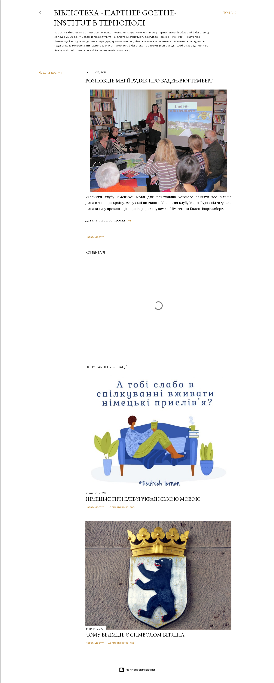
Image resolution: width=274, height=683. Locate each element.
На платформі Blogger (140, 669)
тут (128, 220)
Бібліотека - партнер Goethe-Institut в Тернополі (115, 18)
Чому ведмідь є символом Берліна (134, 634)
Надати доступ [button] (50, 73)
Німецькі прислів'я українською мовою (143, 499)
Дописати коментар (121, 506)
